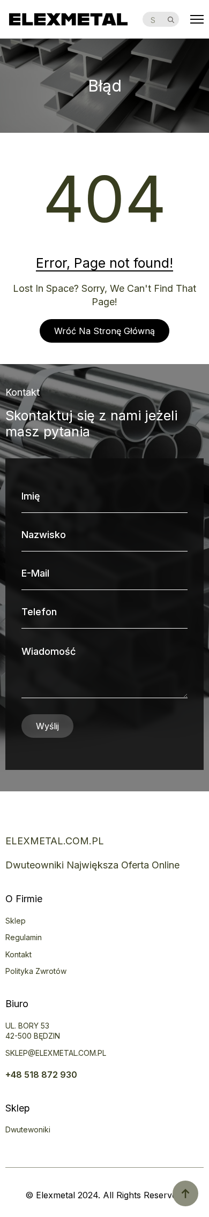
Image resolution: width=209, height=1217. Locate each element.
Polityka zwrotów (35, 971)
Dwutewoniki (27, 1129)
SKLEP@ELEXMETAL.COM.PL (55, 1052)
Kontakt (18, 954)
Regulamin (23, 937)
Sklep (15, 920)
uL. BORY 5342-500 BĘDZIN (32, 1031)
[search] (171, 20)
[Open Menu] (197, 19)
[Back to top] (185, 1193)
